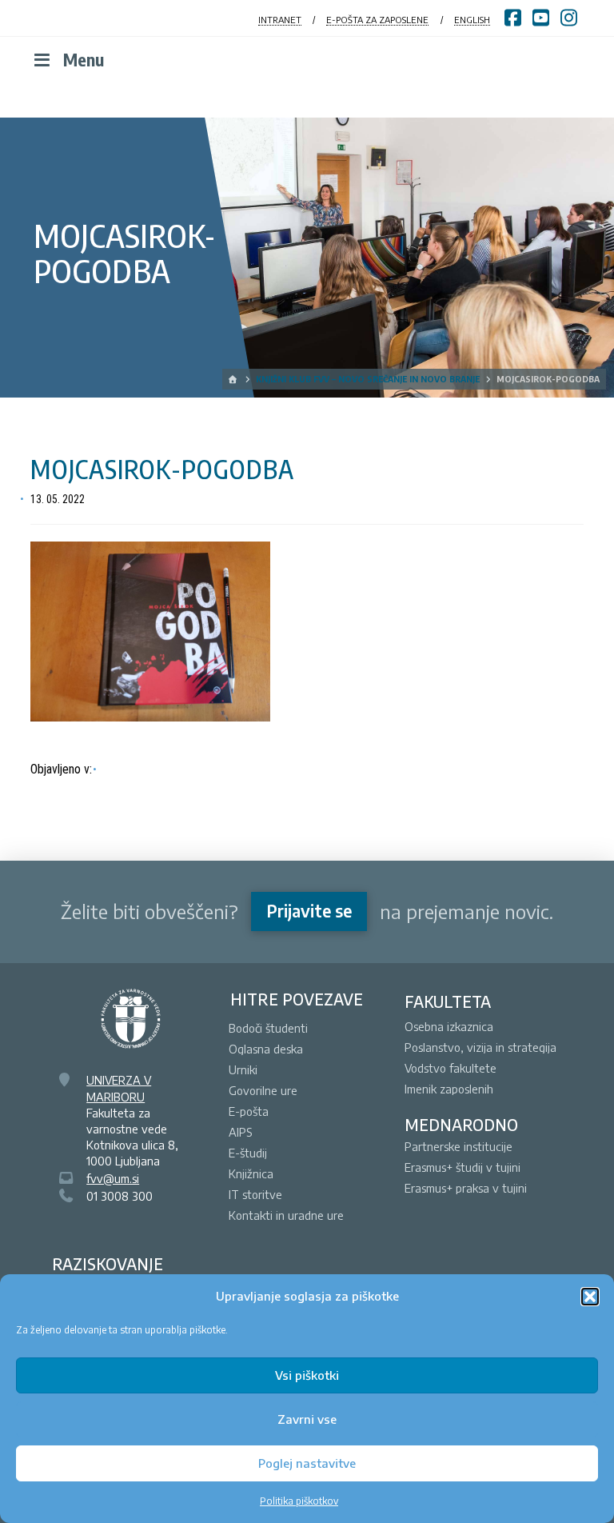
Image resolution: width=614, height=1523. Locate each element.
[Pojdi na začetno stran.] (234, 379)
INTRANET (279, 19)
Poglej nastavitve (307, 1463)
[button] (590, 1297)
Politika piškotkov (299, 1501)
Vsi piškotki (307, 1375)
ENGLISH (472, 19)
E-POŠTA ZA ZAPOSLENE (377, 19)
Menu (83, 59)
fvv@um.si (112, 1178)
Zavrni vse (307, 1419)
